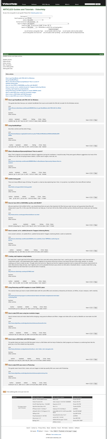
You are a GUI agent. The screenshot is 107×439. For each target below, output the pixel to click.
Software (34, 4)
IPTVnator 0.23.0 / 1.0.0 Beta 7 (40, 409)
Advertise (53, 428)
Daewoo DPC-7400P (77, 420)
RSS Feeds (65, 428)
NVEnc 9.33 (55, 399)
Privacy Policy (42, 428)
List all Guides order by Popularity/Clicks (72, 32)
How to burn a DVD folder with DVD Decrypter (19, 94)
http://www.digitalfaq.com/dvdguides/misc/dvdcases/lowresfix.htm (27, 323)
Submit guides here (36, 13)
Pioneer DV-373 (76, 401)
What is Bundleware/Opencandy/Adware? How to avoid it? (22, 81)
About (48, 428)
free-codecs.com (56, 434)
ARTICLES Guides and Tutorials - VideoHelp (24, 9)
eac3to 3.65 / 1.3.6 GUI (58, 417)
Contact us (34, 428)
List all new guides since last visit (32, 32)
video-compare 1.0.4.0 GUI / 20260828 (62, 401)
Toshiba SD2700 (77, 406)
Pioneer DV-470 (76, 399)
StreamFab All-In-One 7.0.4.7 (59, 415)
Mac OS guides (7, 65)
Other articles (7, 63)
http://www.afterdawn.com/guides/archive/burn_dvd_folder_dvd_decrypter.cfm (30, 349)
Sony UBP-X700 (76, 418)
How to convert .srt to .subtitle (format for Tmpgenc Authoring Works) (26, 87)
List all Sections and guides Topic (33, 31)
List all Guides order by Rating (51, 32)
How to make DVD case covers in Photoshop (18, 96)
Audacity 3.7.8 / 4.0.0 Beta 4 (59, 409)
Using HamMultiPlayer (12, 80)
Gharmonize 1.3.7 (37, 418)
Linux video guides (8, 66)
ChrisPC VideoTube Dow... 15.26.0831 (41, 404)
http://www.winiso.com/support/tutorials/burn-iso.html (23, 214)
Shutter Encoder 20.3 (37, 401)
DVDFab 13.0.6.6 (57, 422)
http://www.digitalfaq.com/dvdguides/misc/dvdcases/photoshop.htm (27, 373)
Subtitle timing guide (12, 83)
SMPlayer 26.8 (36, 413)
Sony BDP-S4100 (77, 413)
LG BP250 (75, 409)
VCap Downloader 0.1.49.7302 (40, 416)
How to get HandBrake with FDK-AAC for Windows (20, 78)
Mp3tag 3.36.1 (36, 420)
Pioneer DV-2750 (77, 404)
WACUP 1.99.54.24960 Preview (40, 399)
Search (28, 428)
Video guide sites (8, 68)
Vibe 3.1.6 (55, 406)
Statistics (71, 428)
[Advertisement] (53, 46)
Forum (24, 4)
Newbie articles (7, 59)
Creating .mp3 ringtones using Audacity (17, 89)
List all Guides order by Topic (53, 31)
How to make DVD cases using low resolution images (21, 92)
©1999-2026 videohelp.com (53, 437)
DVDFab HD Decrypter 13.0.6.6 (60, 419)
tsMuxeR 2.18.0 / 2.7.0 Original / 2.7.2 (41, 411)
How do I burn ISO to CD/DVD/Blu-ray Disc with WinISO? (22, 85)
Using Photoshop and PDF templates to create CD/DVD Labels (23, 90)
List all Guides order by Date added (73, 31)
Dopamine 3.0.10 (57, 404)
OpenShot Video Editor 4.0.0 (39, 406)
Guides (57, 4)
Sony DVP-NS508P (77, 411)
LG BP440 (75, 416)
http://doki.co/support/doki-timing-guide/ (20, 187)
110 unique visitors (22, 406)
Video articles (7, 61)
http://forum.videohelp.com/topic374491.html (21, 271)
